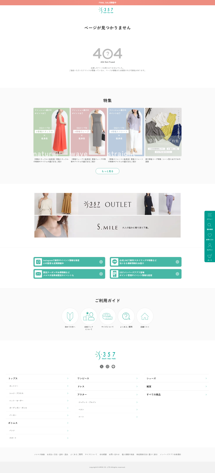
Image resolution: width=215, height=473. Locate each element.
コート (81, 416)
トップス (13, 378)
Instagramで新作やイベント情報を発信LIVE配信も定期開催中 (61, 262)
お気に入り (209, 239)
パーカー (12, 415)
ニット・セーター (16, 400)
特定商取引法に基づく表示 (147, 454)
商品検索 (210, 229)
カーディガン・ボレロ (18, 407)
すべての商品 (154, 394)
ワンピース (83, 378)
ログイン (210, 250)
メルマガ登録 (39, 454)
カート (210, 260)
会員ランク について (88, 327)
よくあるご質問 (126, 326)
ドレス (80, 386)
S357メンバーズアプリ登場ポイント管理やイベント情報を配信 (135, 274)
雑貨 (149, 386)
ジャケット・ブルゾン (87, 402)
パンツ (12, 430)
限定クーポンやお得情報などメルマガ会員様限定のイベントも (58, 274)
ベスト (81, 409)
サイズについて (107, 326)
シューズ (151, 378)
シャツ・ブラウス (16, 393)
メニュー (210, 219)
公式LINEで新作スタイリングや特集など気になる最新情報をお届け (138, 262)
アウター (82, 394)
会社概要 (103, 454)
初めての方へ (70, 326)
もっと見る (107, 171)
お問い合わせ (114, 454)
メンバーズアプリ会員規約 (170, 454)
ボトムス (13, 423)
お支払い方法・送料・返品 (57, 454)
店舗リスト (145, 326)
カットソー (13, 386)
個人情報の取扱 (128, 454)
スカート (12, 437)
